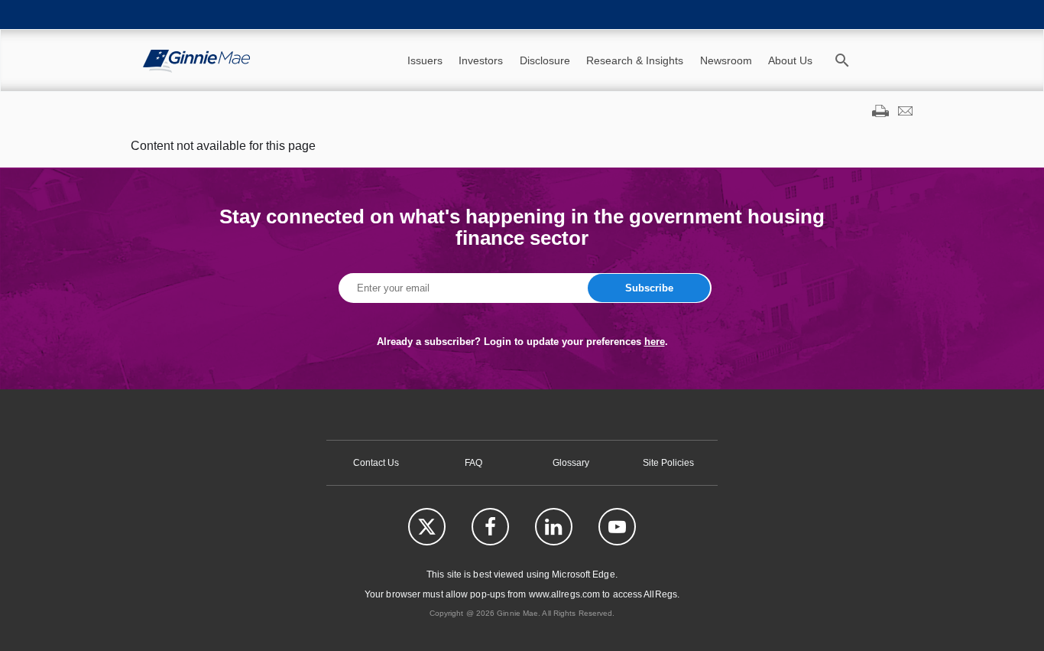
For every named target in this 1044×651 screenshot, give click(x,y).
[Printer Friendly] (880, 112)
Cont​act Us (376, 462)
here (654, 341)
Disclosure (545, 60)
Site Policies (668, 462)
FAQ (473, 462)
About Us (790, 60)
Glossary (571, 462)
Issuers (425, 60)
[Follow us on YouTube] (617, 526)
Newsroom (726, 60)
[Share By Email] (904, 112)
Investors (481, 60)
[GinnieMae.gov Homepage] (196, 60)
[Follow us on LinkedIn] (553, 526)
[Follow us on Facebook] (490, 526)
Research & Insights (634, 60)
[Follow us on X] (427, 526)
